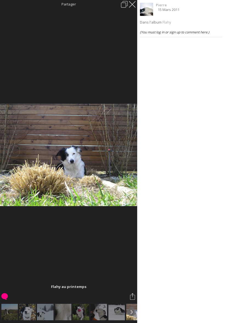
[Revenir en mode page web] (124, 4)
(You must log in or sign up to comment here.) (174, 32)
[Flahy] (46, 312)
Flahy (166, 22)
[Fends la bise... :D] (117, 312)
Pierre (161, 4)
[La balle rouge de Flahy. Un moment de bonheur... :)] (82, 312)
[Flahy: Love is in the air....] (99, 312)
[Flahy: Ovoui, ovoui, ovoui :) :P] (28, 312)
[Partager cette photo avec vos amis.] (133, 296)
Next (131, 312)
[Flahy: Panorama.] (10, 312)
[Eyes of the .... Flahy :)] (64, 312)
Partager (68, 4)
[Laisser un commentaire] (5, 296)
